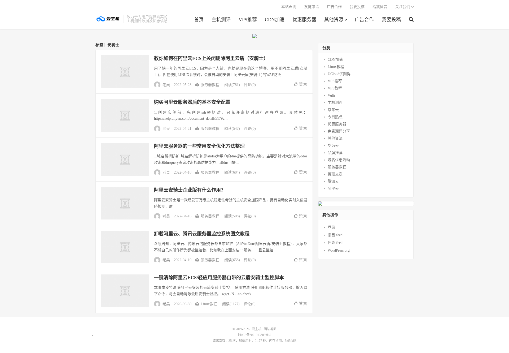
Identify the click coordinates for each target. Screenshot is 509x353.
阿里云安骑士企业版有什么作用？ (190, 190)
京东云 (333, 110)
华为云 (333, 146)
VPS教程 (335, 88)
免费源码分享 (339, 131)
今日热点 (335, 117)
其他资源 (333, 19)
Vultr (331, 95)
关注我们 (402, 7)
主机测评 (221, 19)
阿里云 (333, 189)
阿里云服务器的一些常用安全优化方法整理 (199, 146)
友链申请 (311, 7)
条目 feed (335, 235)
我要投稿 (391, 19)
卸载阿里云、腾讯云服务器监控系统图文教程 (201, 233)
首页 (199, 19)
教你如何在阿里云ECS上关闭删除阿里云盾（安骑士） (211, 58)
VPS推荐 (248, 19)
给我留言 (379, 7)
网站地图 (270, 329)
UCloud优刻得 (339, 74)
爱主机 (108, 19)
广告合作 (364, 19)
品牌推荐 (335, 153)
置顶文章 (335, 174)
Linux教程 (209, 304)
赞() (303, 84)
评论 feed (335, 243)
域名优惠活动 (339, 160)
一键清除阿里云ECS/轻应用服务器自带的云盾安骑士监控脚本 (219, 277)
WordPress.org (339, 250)
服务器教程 (210, 85)
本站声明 (288, 7)
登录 (331, 227)
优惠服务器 (304, 19)
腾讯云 (333, 181)
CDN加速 (274, 19)
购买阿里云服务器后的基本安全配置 (192, 102)
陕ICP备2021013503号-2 (254, 335)
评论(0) (250, 85)
